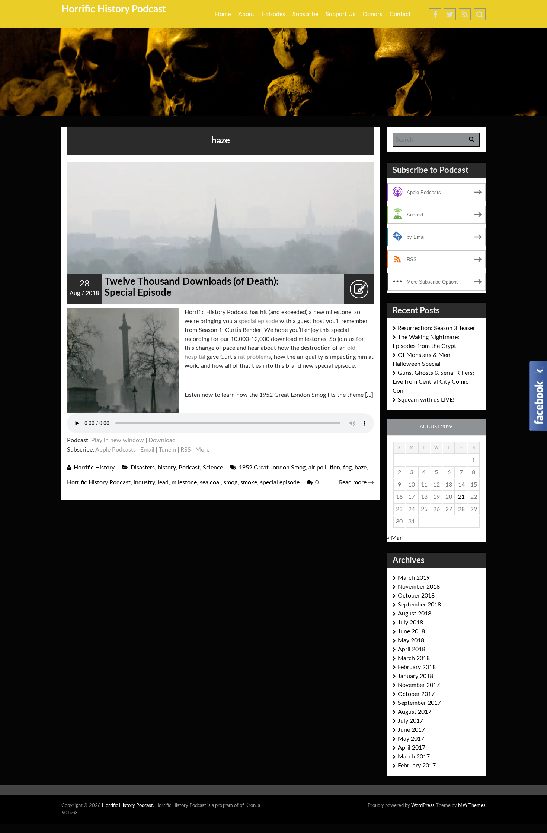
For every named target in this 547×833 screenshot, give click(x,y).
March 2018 (414, 658)
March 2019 (414, 578)
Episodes (273, 14)
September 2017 (419, 703)
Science (213, 468)
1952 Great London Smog (272, 468)
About (246, 14)
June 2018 (411, 631)
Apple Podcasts (115, 450)
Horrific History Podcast (113, 9)
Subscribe (305, 14)
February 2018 (417, 667)
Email (147, 450)
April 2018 (411, 649)
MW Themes (472, 805)
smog (230, 482)
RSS (185, 450)
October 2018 (416, 596)
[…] (369, 395)
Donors (372, 14)
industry (144, 482)
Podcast (189, 468)
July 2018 (410, 622)
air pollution (324, 468)
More (202, 450)
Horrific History (94, 468)
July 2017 (410, 721)
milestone (184, 482)
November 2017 (419, 685)
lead (163, 482)
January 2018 (415, 676)
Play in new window (117, 440)
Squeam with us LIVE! (426, 400)
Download (162, 440)
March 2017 (414, 757)
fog (347, 468)
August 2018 (414, 614)
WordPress (423, 805)
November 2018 (419, 587)
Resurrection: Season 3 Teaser (436, 328)
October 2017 (416, 694)
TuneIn (167, 450)
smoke (248, 482)
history (167, 468)
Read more (356, 482)
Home (223, 14)
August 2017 (414, 712)
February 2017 (417, 766)
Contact (400, 14)
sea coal (210, 482)
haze (361, 468)
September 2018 (419, 605)
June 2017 (411, 730)
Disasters (143, 468)
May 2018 (411, 640)
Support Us (340, 14)
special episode (258, 321)
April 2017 (411, 748)
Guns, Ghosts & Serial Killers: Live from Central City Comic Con (433, 382)
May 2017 (411, 739)
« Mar (394, 538)
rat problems (254, 357)
